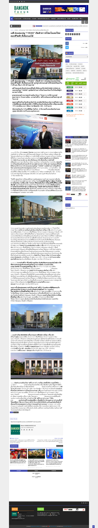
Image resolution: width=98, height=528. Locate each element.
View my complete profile (17, 520)
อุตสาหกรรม (68, 72)
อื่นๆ (81, 18)
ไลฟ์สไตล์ (53, 18)
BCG (67, 64)
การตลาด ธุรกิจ (17, 18)
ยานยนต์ (34, 18)
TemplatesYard (53, 526)
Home (12, 30)
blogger (19, 470)
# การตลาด (16, 412)
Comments (84, 137)
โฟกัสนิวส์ (78, 68)
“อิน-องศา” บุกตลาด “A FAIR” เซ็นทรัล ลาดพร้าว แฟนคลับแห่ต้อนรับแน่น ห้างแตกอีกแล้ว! (79, 176)
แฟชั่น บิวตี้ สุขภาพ (61, 18)
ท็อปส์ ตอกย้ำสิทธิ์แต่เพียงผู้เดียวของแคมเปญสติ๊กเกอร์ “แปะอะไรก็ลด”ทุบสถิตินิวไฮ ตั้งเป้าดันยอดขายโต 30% (18, 461)
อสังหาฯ (84, 70)
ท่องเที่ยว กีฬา (75, 18)
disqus (36, 470)
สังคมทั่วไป (79, 70)
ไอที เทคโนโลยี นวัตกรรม (43, 18)
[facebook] (17, 2)
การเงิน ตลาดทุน (27, 18)
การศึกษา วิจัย (69, 66)
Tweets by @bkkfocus (70, 208)
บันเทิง (68, 18)
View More (60, 445)
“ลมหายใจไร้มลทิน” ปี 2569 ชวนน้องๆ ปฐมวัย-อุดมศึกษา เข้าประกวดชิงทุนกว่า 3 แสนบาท (80, 164)
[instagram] (24, 2)
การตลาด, (27, 39)
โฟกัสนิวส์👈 (77, 137)
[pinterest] (22, 2)
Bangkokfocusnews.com (36, 526)
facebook (54, 470)
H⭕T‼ (69, 137)
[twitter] (19, 2)
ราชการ (67, 70)
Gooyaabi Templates (67, 526)
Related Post (14, 446)
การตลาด (16, 30)
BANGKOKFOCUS (23, 512)
